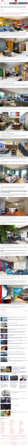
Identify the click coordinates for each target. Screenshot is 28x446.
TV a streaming (9, 336)
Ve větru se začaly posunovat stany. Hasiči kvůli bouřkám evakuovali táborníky (14, 382)
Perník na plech (2, 433)
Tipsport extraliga (21, 423)
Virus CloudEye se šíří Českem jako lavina (14, 346)
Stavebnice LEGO (12, 438)
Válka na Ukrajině (9, 359)
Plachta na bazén (9, 436)
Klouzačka (18, 436)
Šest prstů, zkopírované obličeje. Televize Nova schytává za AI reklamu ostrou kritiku (16, 335)
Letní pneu (20, 438)
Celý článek (17, 373)
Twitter (4, 442)
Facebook (2, 442)
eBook (22, 9)
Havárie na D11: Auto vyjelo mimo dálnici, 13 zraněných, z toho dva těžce (18, 368)
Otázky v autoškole (21, 432)
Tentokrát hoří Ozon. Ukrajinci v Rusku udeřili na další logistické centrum (17, 358)
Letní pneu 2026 (21, 428)
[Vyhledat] (16, 1)
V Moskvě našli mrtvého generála (12, 323)
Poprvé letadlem (11, 429)
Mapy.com (6, 435)
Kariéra (8, 442)
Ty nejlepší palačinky (3, 428)
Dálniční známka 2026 (21, 429)
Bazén (6, 436)
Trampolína (13, 436)
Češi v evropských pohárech (23, 435)
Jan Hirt (11, 423)
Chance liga (20, 421)
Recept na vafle (2, 432)
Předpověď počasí (10, 435)
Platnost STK (20, 433)
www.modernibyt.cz (3, 309)
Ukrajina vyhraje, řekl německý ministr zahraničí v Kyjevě (4, 382)
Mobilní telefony (7, 438)
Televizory (26, 438)
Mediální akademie (14, 442)
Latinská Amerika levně (12, 432)
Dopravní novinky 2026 (21, 430)
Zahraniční (9, 318)
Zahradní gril (12, 437)
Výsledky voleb (2, 423)
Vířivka (15, 437)
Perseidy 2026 (14, 435)
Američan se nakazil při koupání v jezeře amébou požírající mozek (17, 317)
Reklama (6, 442)
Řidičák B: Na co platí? (21, 431)
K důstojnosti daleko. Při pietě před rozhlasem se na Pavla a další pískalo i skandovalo (17, 329)
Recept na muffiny (2, 429)
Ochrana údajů (21, 442)
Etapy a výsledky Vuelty (12, 422)
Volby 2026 (2, 421)
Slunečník (16, 436)
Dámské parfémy (16, 438)
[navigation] (0, 1)
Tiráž (10, 442)
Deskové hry (22, 438)
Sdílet (25, 9)
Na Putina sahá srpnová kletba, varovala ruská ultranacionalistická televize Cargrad (23, 382)
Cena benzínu (17, 435)
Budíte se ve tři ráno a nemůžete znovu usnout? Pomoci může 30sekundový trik (16, 341)
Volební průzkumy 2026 (3, 422)
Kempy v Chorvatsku (12, 428)
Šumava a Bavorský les (12, 430)
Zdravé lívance (2, 430)
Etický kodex (17, 442)
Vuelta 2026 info (11, 421)
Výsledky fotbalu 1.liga (21, 422)
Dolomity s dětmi (11, 433)
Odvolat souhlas (25, 442)
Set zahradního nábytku (22, 436)
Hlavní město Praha (10, 330)
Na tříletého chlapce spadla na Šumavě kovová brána (15, 351)
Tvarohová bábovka (3, 431)
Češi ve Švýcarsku (12, 431)
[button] (14, 24)
